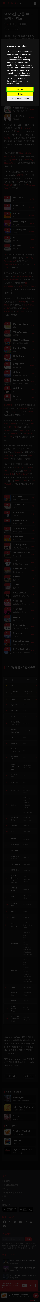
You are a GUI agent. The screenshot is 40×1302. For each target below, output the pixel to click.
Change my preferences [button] (20, 98)
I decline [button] (20, 94)
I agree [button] (20, 89)
